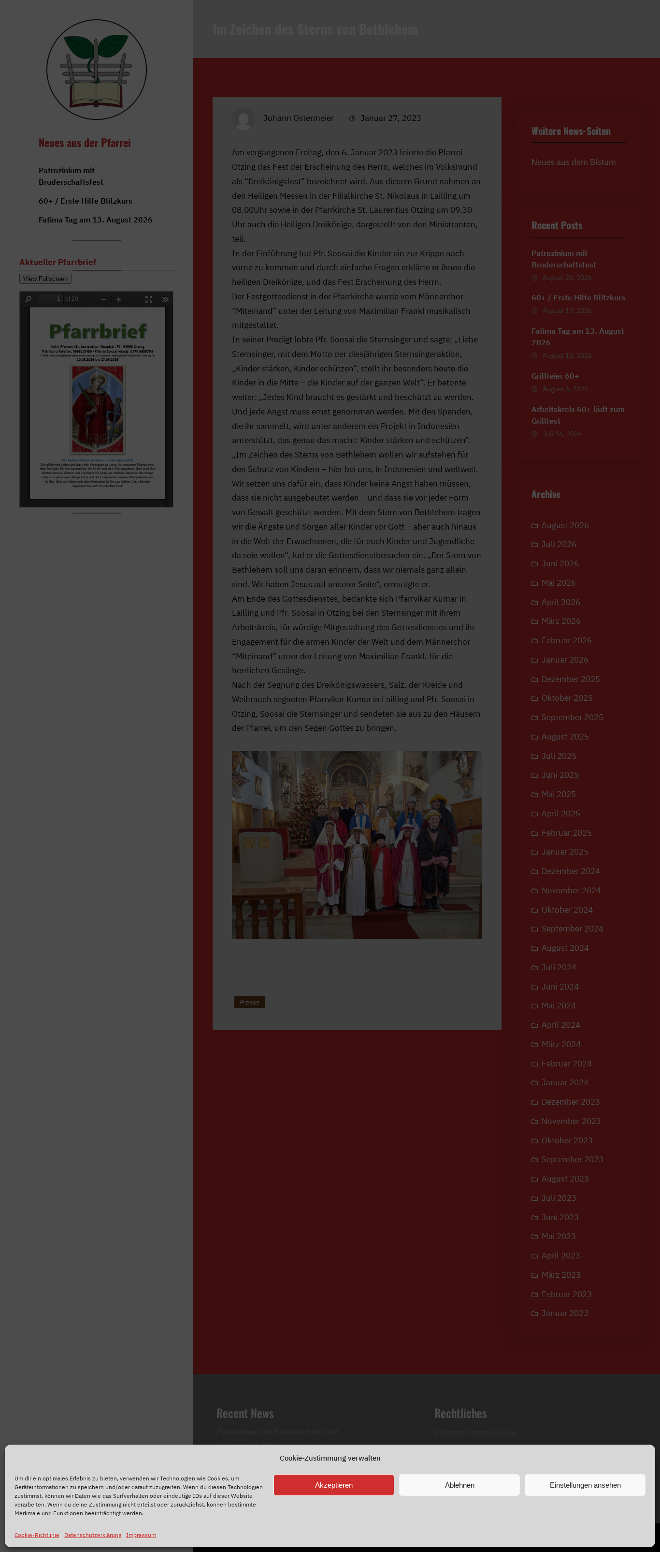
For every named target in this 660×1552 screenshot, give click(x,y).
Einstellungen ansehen (585, 1485)
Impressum (141, 1534)
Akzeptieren (334, 1485)
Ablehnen (459, 1485)
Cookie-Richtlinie (36, 1534)
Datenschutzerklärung (92, 1534)
